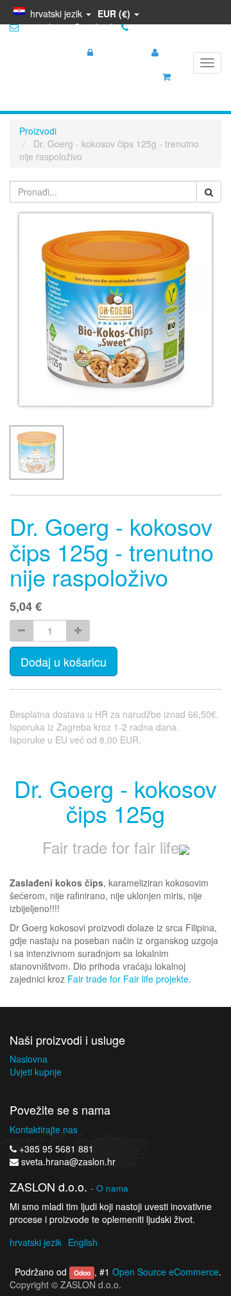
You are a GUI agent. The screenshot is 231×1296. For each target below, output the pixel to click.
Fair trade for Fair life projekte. (129, 978)
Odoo (82, 1272)
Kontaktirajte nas (44, 1129)
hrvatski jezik (36, 1242)
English (83, 1242)
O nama (112, 1188)
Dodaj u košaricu (64, 661)
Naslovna (28, 1058)
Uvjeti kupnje (36, 1071)
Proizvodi (37, 130)
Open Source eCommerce (165, 1271)
